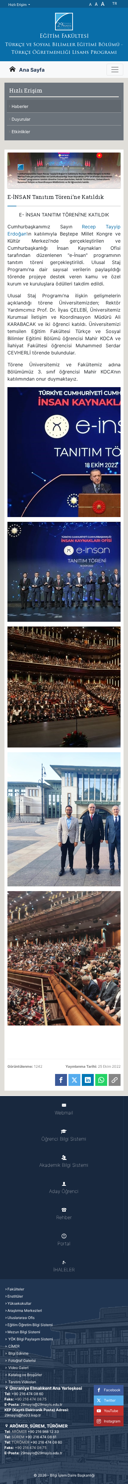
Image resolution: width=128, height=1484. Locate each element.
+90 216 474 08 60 (27, 1394)
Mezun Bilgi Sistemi (23, 1332)
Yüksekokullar (19, 1303)
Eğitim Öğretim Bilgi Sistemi (30, 1325)
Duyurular (21, 119)
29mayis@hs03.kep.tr (22, 1415)
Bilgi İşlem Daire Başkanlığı (72, 1475)
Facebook (112, 1390)
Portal (63, 1243)
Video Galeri (18, 1367)
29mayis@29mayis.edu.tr (41, 1404)
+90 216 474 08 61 (41, 1437)
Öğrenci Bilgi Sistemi (63, 1139)
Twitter (109, 1400)
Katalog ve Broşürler (24, 1374)
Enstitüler (15, 1296)
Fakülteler (15, 1289)
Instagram (112, 1421)
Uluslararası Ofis (21, 1317)
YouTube (111, 1410)
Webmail (64, 1113)
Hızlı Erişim (17, 4)
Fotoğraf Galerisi (21, 1360)
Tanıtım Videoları (21, 1382)
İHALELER (64, 1270)
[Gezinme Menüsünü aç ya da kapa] (115, 70)
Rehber (64, 1217)
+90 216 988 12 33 (43, 1431)
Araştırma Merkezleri (24, 1310)
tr (114, 3)
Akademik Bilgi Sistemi (63, 1165)
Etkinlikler (21, 131)
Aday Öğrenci (64, 1191)
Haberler (20, 106)
